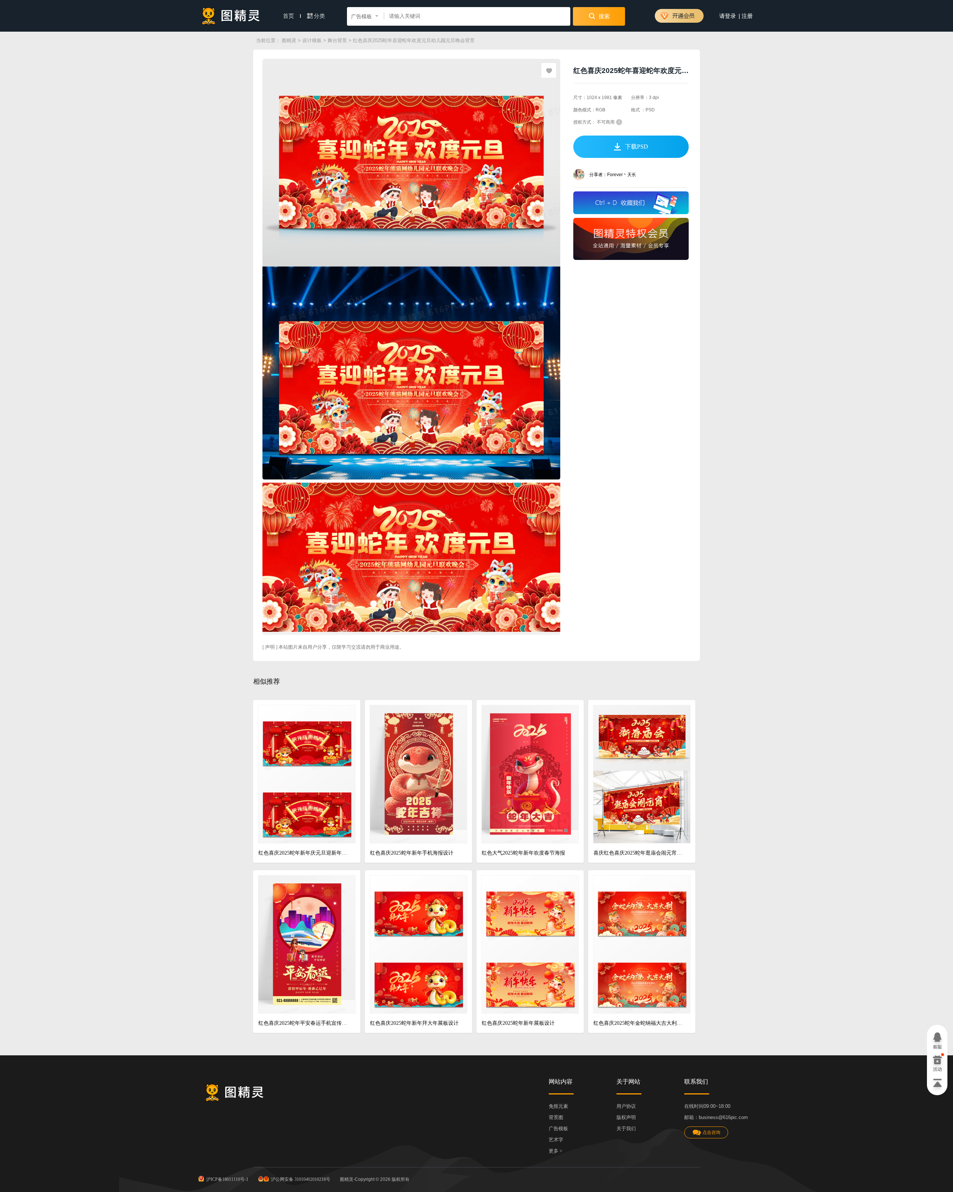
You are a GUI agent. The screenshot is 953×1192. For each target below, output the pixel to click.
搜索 (603, 16)
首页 (289, 16)
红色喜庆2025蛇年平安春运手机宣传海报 (304, 1023)
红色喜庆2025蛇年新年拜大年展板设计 (414, 1023)
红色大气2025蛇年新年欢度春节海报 (523, 853)
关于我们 (626, 1128)
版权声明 (626, 1117)
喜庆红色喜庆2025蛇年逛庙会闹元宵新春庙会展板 (639, 853)
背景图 (556, 1117)
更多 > (555, 1151)
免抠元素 (558, 1106)
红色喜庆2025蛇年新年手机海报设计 (411, 853)
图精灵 (289, 40)
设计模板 (312, 40)
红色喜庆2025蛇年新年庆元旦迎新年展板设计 (304, 853)
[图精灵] (230, 16)
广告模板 (558, 1128)
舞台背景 (337, 40)
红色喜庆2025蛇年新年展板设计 (518, 1023)
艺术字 (556, 1139)
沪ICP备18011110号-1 (227, 1179)
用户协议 (626, 1106)
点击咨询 (711, 1132)
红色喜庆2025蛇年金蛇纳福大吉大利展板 (639, 1023)
